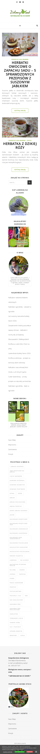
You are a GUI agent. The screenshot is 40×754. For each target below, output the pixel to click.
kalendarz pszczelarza (19, 543)
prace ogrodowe (16, 582)
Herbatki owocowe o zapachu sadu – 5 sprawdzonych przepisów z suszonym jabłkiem (20, 74)
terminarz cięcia (16, 618)
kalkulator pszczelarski (20, 551)
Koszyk (10, 454)
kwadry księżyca (16, 556)
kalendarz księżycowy (19, 519)
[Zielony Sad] (20, 13)
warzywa (13, 635)
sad (26, 595)
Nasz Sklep (12, 440)
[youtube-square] (23, 2)
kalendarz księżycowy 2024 (19, 524)
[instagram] (17, 2)
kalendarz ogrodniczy (19, 529)
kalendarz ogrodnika (18, 533)
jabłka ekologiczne (17, 502)
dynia (12, 493)
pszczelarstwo (16, 591)
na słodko (24, 560)
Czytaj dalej (20, 110)
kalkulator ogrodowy (19, 547)
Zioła (29, 140)
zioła (23, 635)
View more (27, 749)
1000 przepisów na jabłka (17, 471)
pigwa (12, 578)
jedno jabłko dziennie (18, 510)
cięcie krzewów (16, 476)
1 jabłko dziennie (17, 466)
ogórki (12, 574)
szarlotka (14, 614)
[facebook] (20, 2)
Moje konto (12, 445)
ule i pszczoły (15, 627)
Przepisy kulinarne (20, 59)
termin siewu (15, 622)
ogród (22, 570)
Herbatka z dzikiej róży (20, 145)
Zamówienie (12, 449)
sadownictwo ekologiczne (15, 609)
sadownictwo (15, 604)
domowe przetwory (17, 489)
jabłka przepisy (16, 506)
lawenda (13, 560)
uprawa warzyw (16, 631)
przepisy (13, 587)
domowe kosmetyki (17, 485)
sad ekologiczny (16, 600)
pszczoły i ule (15, 595)
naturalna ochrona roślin (18, 565)
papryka (22, 574)
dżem (20, 493)
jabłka (12, 497)
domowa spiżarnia (17, 480)
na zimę (13, 570)
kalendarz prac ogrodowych (16, 538)
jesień (12, 515)
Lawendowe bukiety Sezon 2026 (19, 353)
